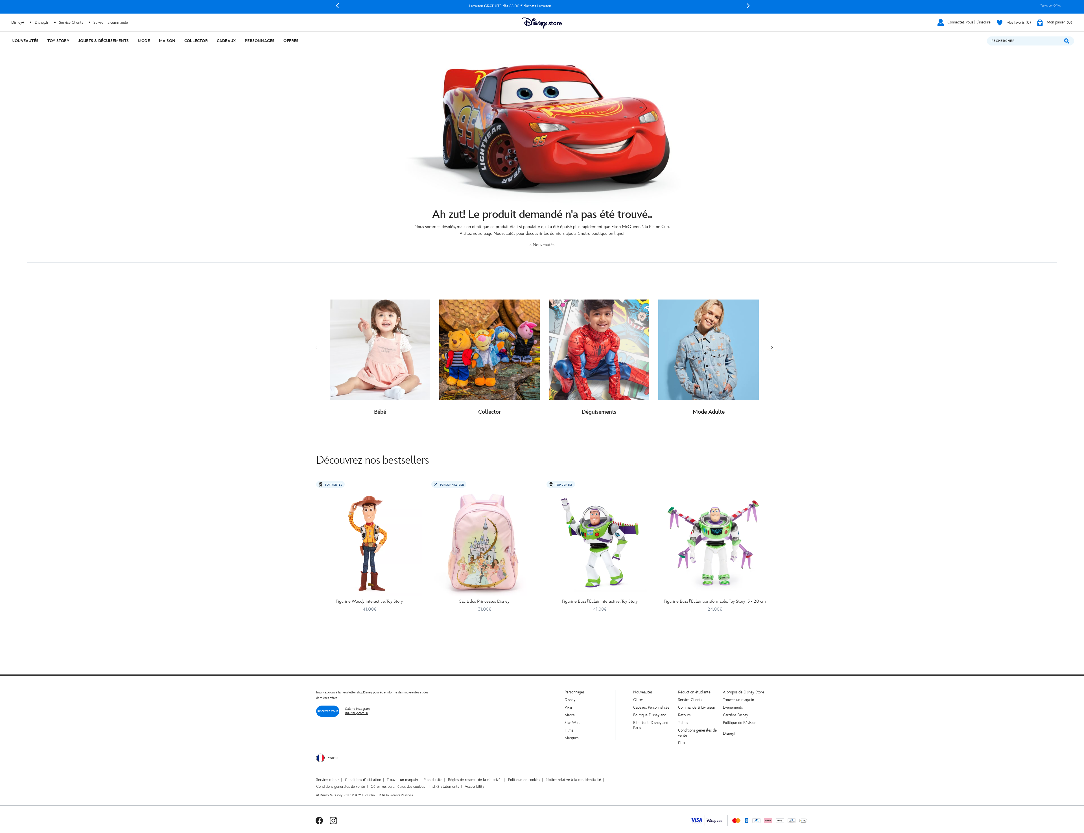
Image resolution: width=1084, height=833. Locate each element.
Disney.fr (42, 22)
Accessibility (474, 786)
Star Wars (572, 722)
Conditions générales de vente (340, 786)
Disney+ (17, 22)
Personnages (574, 692)
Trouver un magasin (738, 699)
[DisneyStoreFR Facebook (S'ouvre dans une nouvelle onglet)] (319, 820)
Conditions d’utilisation (363, 779)
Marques (571, 738)
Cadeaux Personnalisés (651, 707)
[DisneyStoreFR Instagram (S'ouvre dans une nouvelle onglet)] (333, 820)
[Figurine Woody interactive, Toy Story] (369, 543)
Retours (684, 715)
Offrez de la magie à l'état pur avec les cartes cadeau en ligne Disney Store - (543, 6)
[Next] (748, 5)
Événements (733, 707)
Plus (681, 743)
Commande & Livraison (696, 707)
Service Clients (71, 22)
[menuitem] (25, 41)
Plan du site (432, 779)
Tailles (683, 722)
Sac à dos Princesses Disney (484, 601)
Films (569, 730)
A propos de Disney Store (743, 692)
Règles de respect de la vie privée (475, 779)
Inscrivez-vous (327, 711)
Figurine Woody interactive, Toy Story (369, 601)
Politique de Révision (739, 722)
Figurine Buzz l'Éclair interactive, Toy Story (600, 601)
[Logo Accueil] (542, 23)
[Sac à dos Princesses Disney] (484, 543)
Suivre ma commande (110, 22)
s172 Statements (445, 786)
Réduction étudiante (694, 692)
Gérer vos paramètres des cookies (398, 786)
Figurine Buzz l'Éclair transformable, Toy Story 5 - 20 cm (715, 601)
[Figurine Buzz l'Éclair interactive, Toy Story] (600, 543)
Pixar (568, 707)
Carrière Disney (735, 715)
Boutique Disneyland (649, 715)
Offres (638, 699)
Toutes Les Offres (1051, 5)
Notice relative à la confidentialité (573, 779)
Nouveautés (642, 692)
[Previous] (337, 5)
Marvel (570, 715)
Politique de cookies (524, 779)
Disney (570, 699)
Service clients (327, 779)
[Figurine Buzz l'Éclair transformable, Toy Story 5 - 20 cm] (715, 543)
